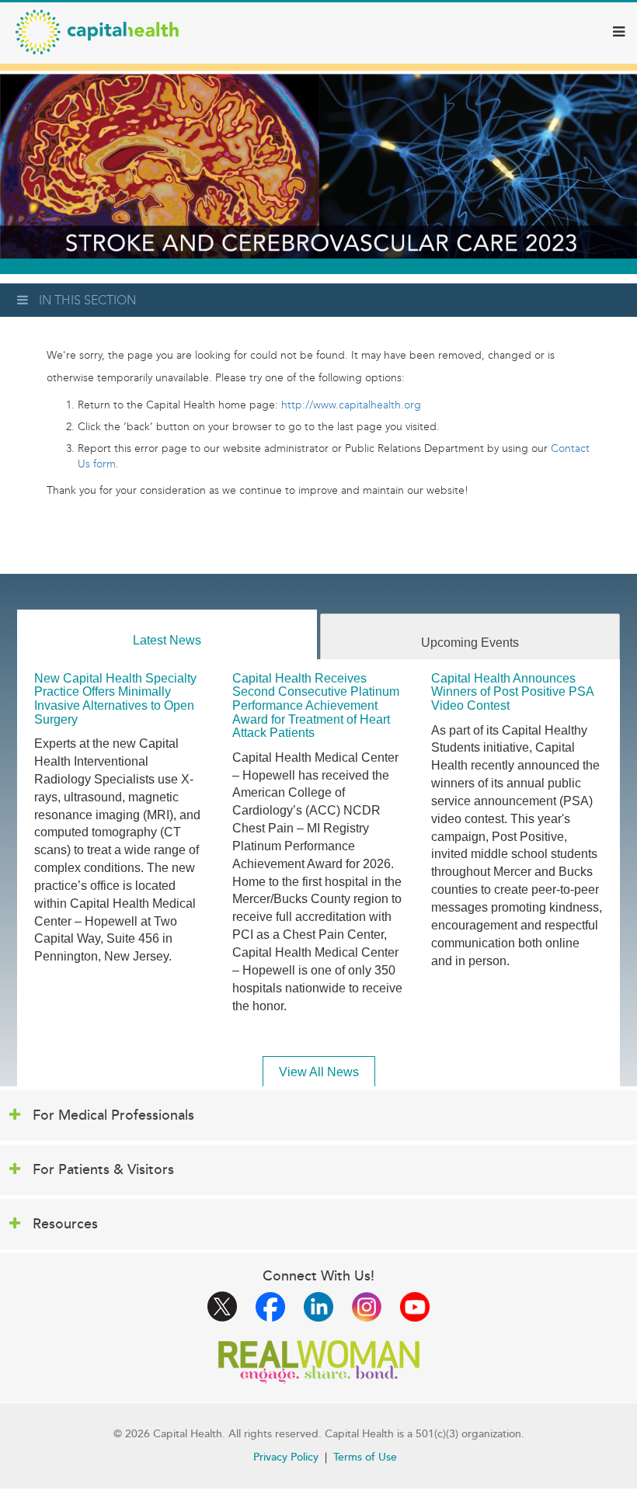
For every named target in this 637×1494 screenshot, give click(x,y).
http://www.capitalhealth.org (351, 405)
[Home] (97, 32)
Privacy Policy (285, 1457)
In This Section (87, 300)
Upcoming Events (470, 642)
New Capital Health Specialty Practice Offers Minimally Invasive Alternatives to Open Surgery (115, 699)
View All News (319, 1072)
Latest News (167, 640)
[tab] (167, 635)
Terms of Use (365, 1457)
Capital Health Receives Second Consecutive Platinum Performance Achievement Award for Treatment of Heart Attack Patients (315, 705)
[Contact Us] (549, 448)
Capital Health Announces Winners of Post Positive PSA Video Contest (512, 692)
